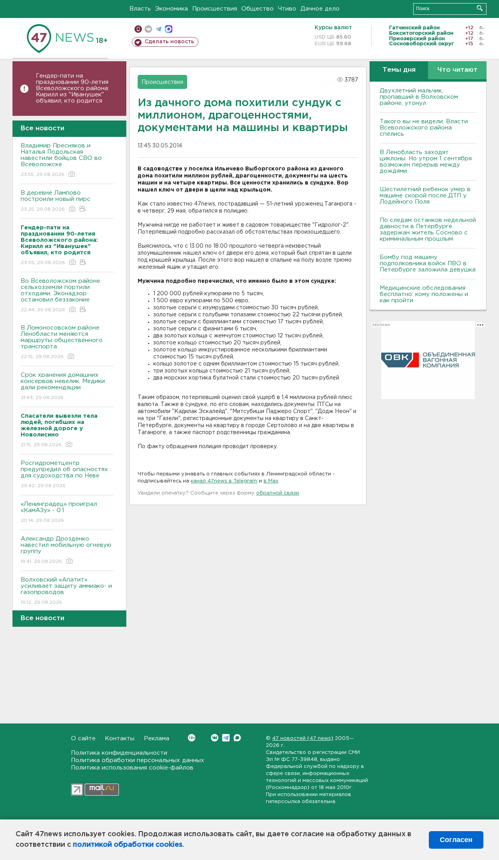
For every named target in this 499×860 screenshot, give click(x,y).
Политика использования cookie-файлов (132, 767)
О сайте (83, 738)
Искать (480, 8)
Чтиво (287, 8)
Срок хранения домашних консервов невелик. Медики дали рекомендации (63, 386)
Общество (257, 8)
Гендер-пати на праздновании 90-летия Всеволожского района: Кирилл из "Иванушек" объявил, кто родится (72, 88)
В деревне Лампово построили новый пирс (55, 200)
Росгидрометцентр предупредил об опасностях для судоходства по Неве (64, 474)
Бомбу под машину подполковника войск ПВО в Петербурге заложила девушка (428, 263)
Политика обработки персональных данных (137, 760)
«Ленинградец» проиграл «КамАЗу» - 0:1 (59, 512)
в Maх (271, 481)
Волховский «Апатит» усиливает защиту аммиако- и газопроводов (66, 591)
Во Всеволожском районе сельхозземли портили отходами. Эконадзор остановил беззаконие (60, 295)
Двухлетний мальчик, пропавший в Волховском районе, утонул (419, 97)
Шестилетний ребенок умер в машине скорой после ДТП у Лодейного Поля (425, 195)
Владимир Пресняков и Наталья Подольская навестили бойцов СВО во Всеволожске (61, 160)
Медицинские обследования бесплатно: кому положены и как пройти (424, 294)
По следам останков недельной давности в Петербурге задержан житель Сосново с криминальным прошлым (428, 229)
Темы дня (399, 70)
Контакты (119, 738)
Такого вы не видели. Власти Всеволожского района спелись (424, 128)
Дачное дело (320, 8)
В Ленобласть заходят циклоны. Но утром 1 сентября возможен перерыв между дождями (426, 162)
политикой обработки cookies (127, 845)
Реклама (156, 738)
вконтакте (148, 29)
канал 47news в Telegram (224, 481)
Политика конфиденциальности (119, 752)
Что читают (457, 70)
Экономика (171, 8)
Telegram (226, 737)
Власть (140, 8)
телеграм (158, 29)
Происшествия (214, 8)
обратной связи (277, 493)
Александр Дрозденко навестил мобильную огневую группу (66, 550)
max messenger (168, 29)
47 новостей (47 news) (302, 738)
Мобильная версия (138, 29)
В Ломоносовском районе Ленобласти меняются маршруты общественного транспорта (62, 342)
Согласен (456, 840)
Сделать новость (169, 41)
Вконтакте (214, 737)
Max (237, 737)
